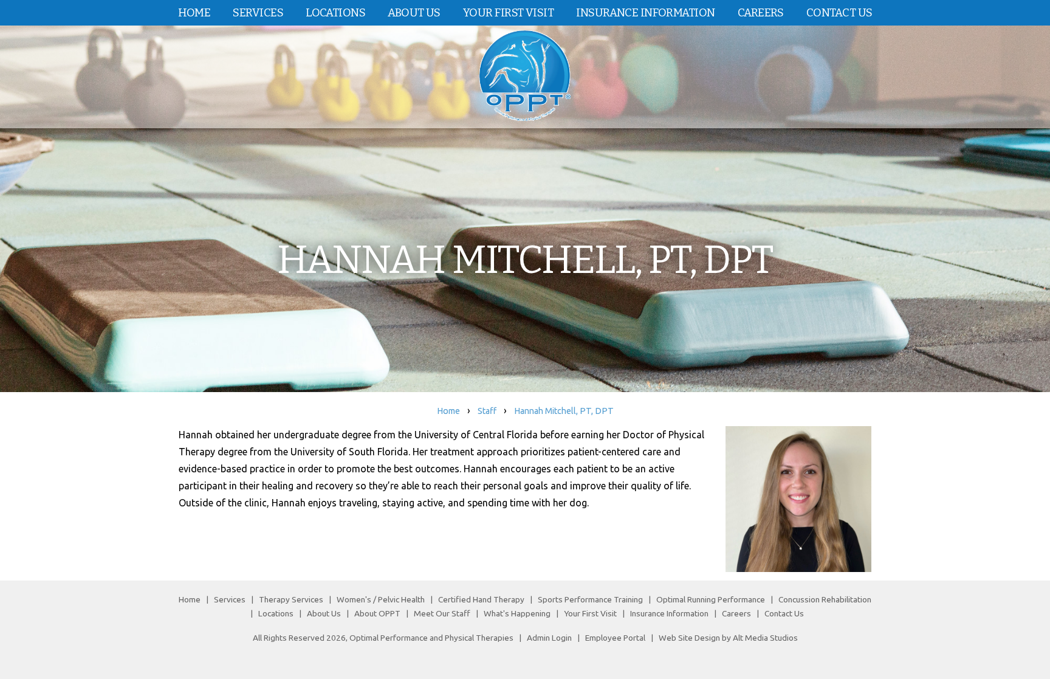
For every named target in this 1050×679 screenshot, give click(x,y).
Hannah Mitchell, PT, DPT (564, 411)
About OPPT (377, 613)
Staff (487, 411)
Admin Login (549, 638)
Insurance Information (645, 12)
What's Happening (517, 613)
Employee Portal (615, 638)
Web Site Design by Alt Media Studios (728, 638)
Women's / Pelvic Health (382, 599)
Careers (761, 12)
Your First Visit (508, 12)
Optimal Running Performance (710, 599)
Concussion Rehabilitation (824, 599)
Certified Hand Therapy (481, 599)
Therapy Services (291, 599)
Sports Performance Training (590, 599)
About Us (414, 12)
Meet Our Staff (442, 613)
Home (194, 12)
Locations (335, 12)
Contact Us (839, 12)
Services (258, 12)
